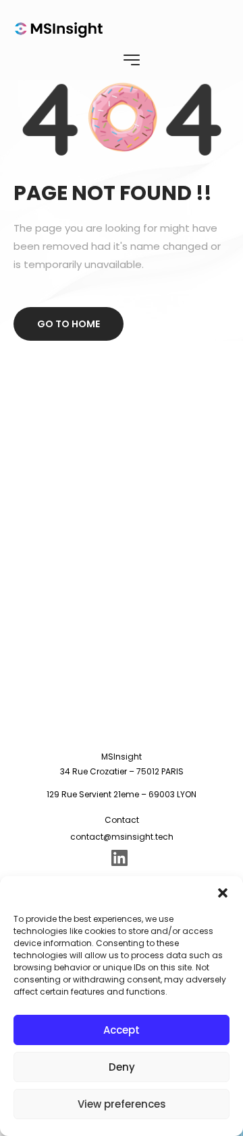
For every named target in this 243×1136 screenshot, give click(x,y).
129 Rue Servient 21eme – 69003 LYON (121, 794)
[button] (223, 893)
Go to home (68, 324)
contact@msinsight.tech (121, 836)
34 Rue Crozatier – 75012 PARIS (122, 771)
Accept (121, 1030)
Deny (122, 1067)
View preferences (122, 1104)
